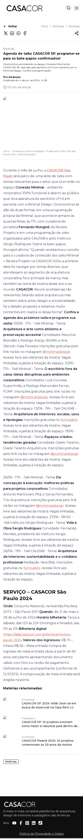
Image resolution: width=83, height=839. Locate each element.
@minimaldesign (56, 352)
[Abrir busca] (68, 8)
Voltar (12, 26)
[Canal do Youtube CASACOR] (14, 823)
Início (44, 26)
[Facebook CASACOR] (21, 823)
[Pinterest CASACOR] (27, 823)
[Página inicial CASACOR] (24, 8)
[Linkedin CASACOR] (34, 823)
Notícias (58, 26)
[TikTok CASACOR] (40, 823)
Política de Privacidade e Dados (41, 834)
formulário (69, 420)
